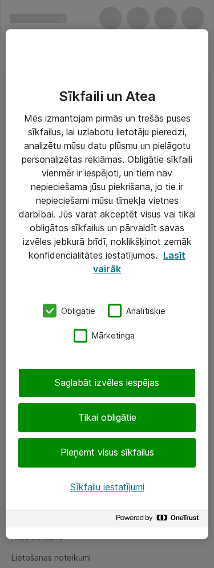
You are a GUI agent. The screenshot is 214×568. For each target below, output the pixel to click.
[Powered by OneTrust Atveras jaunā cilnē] (159, 520)
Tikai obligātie (107, 417)
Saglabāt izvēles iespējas (107, 382)
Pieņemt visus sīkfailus (107, 452)
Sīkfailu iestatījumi (107, 487)
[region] (107, 284)
